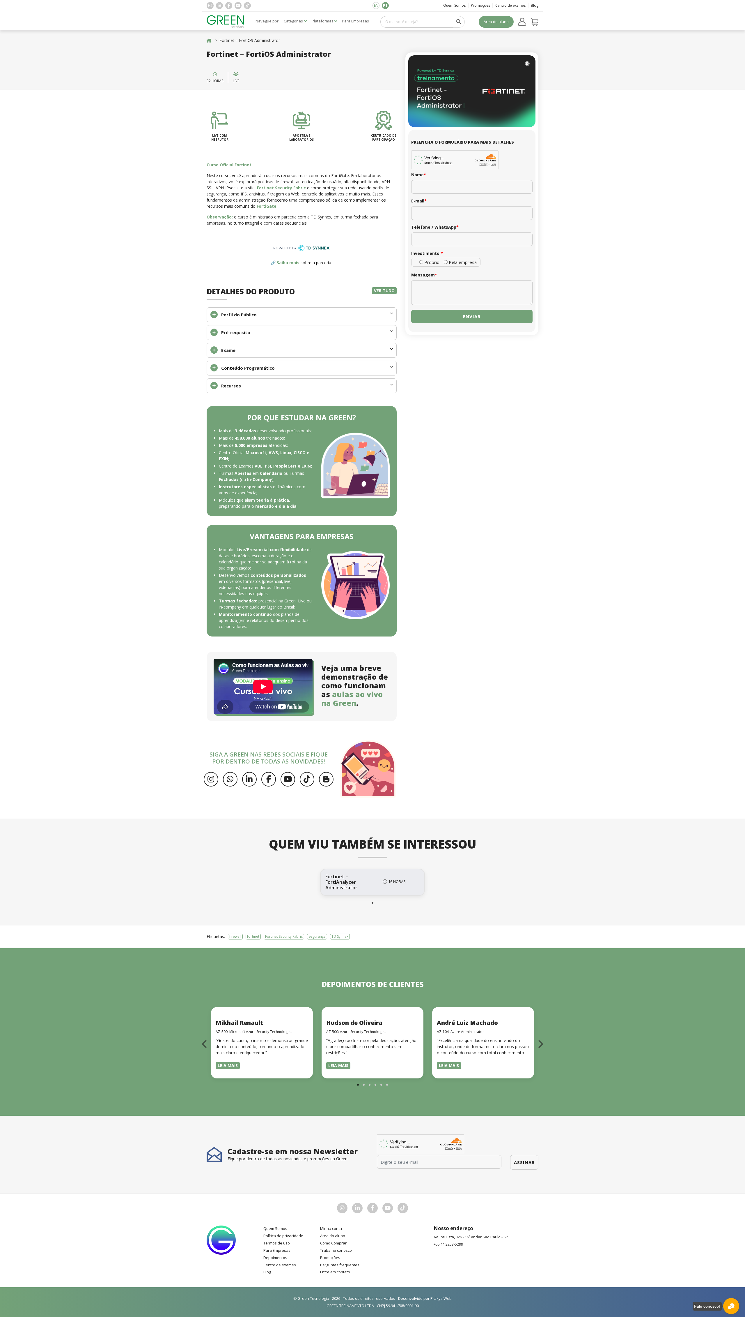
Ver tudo (384, 290)
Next (540, 1044)
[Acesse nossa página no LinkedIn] (219, 5)
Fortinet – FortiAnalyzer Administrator (341, 882)
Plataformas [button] (323, 21)
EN (376, 5)
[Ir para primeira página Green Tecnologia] (225, 21)
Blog (534, 5)
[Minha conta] (522, 22)
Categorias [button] (293, 21)
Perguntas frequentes (339, 1264)
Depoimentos (275, 1257)
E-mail (419, 201)
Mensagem (424, 275)
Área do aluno (496, 21)
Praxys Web (441, 1298)
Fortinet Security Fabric (284, 936)
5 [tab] (381, 1085)
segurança (317, 936)
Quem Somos (454, 5)
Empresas (355, 21)
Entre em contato (335, 1271)
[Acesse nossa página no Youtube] (238, 5)
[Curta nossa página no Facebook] (228, 5)
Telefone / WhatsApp (435, 227)
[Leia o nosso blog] (326, 779)
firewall (235, 936)
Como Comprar (333, 1243)
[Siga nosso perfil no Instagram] (210, 5)
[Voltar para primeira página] (209, 40)
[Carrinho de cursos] (535, 22)
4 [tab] (375, 1085)
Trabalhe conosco (336, 1250)
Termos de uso (276, 1243)
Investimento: (427, 253)
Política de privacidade (283, 1235)
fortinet (253, 936)
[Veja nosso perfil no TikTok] (247, 5)
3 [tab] (369, 1085)
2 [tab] (364, 1085)
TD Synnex (339, 936)
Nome (418, 174)
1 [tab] (372, 903)
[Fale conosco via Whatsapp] (230, 779)
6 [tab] (387, 1085)
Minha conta (331, 1228)
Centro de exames (510, 5)
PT (385, 5)
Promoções (480, 5)
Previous (205, 1044)
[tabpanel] (372, 882)
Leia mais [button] (228, 1065)
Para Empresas (276, 1250)
